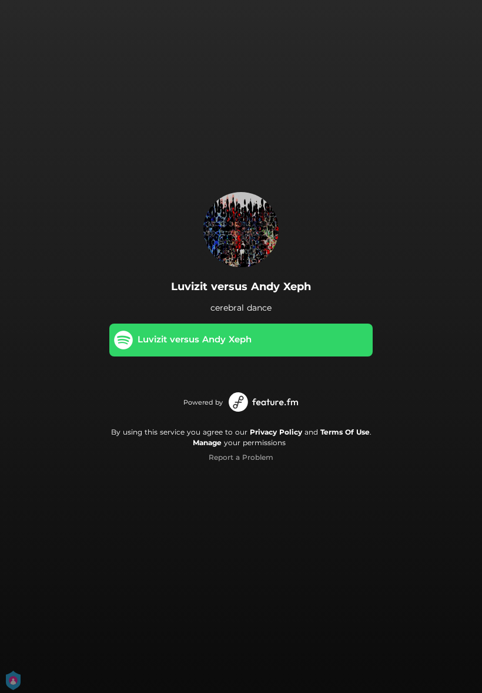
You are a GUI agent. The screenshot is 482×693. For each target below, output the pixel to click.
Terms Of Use (345, 432)
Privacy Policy (276, 432)
